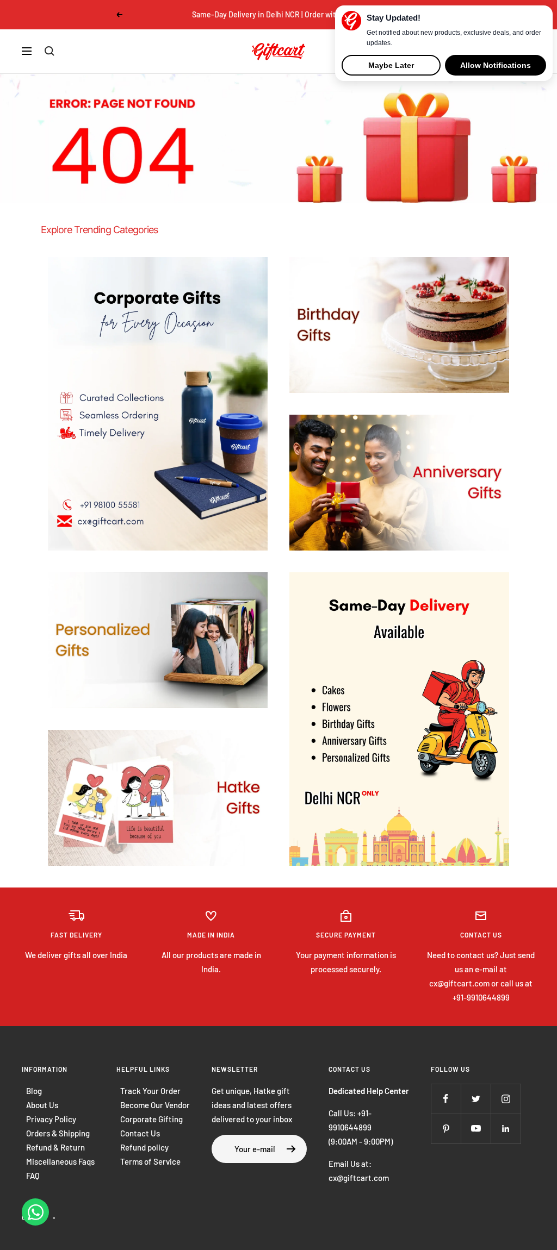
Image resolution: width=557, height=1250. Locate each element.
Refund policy (144, 1147)
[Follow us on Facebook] (446, 1099)
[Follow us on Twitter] (476, 1099)
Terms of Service (150, 1161)
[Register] (291, 1149)
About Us (42, 1105)
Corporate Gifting (151, 1119)
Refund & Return (55, 1147)
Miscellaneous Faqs (60, 1161)
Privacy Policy (51, 1119)
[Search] (49, 51)
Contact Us (140, 1133)
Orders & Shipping (58, 1133)
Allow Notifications (495, 65)
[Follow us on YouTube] (476, 1128)
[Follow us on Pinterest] (446, 1128)
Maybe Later (391, 65)
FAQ (33, 1175)
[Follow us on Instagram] (506, 1099)
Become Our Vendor (155, 1105)
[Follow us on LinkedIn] (506, 1128)
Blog (34, 1091)
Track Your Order (150, 1091)
